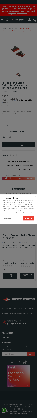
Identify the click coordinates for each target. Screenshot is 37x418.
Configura (8, 218)
